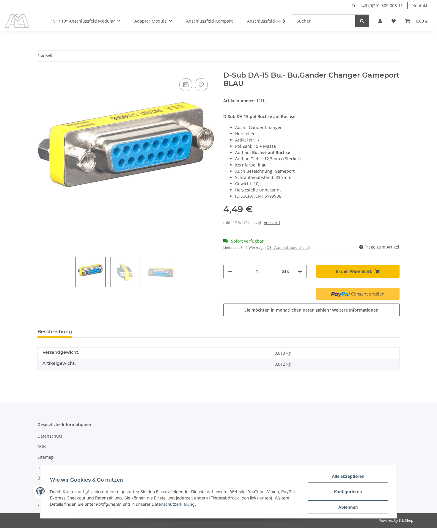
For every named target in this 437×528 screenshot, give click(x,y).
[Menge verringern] (230, 271)
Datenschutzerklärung (173, 504)
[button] (380, 21)
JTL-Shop (406, 520)
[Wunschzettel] (393, 21)
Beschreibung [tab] (54, 331)
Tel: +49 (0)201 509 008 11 (377, 5)
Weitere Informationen (355, 310)
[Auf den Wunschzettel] (201, 84)
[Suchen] (362, 21)
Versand (272, 222)
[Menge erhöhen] (299, 271)
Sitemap (45, 457)
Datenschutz (49, 436)
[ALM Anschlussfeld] (17, 21)
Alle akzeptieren (348, 476)
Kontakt (419, 5)
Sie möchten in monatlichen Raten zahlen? (311, 310)
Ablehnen (348, 507)
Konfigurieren (348, 491)
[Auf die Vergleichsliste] (185, 84)
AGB (41, 446)
